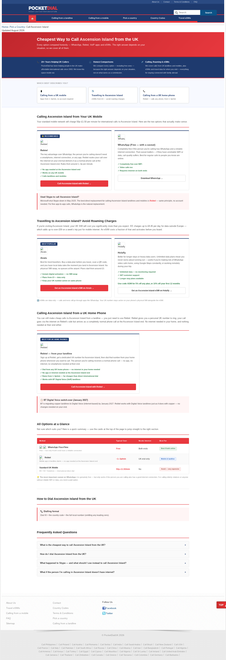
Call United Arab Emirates (173, 651)
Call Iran (137, 648)
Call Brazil (147, 644)
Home (5, 27)
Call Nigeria (125, 651)
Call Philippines (49, 644)
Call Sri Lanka (139, 651)
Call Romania (91, 644)
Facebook (111, 608)
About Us (155, 2)
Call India (117, 644)
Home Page (40, 17)
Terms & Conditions (182, 2)
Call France (43, 648)
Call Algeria (181, 648)
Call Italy (55, 648)
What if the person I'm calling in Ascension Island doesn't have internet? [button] (77, 572)
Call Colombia (141, 655)
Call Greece (111, 655)
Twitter (109, 613)
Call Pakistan (67, 648)
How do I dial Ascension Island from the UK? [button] (63, 554)
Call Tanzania (125, 655)
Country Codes (158, 18)
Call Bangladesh (151, 648)
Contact (166, 2)
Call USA (178, 644)
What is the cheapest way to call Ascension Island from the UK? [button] (72, 545)
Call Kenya (58, 651)
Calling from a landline (62, 18)
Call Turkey (71, 651)
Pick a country (130, 18)
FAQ (195, 2)
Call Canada (97, 655)
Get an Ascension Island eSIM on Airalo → (74, 288)
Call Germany (156, 655)
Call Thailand (66, 655)
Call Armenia (44, 651)
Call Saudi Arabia (132, 644)
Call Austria (77, 644)
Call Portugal (167, 648)
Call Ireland (154, 651)
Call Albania (124, 648)
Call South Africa (83, 648)
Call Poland (64, 644)
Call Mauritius (110, 651)
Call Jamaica (51, 655)
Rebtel (153, 201)
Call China (112, 648)
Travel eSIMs (185, 18)
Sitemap (10, 623)
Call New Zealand (163, 644)
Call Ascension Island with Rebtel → (74, 183)
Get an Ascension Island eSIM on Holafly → (152, 290)
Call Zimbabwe (82, 655)
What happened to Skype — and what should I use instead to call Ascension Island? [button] (83, 563)
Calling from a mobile (99, 18)
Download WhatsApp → (152, 178)
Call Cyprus (96, 651)
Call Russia (99, 648)
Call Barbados (171, 655)
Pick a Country (17, 27)
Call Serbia (105, 644)
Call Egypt (83, 651)
